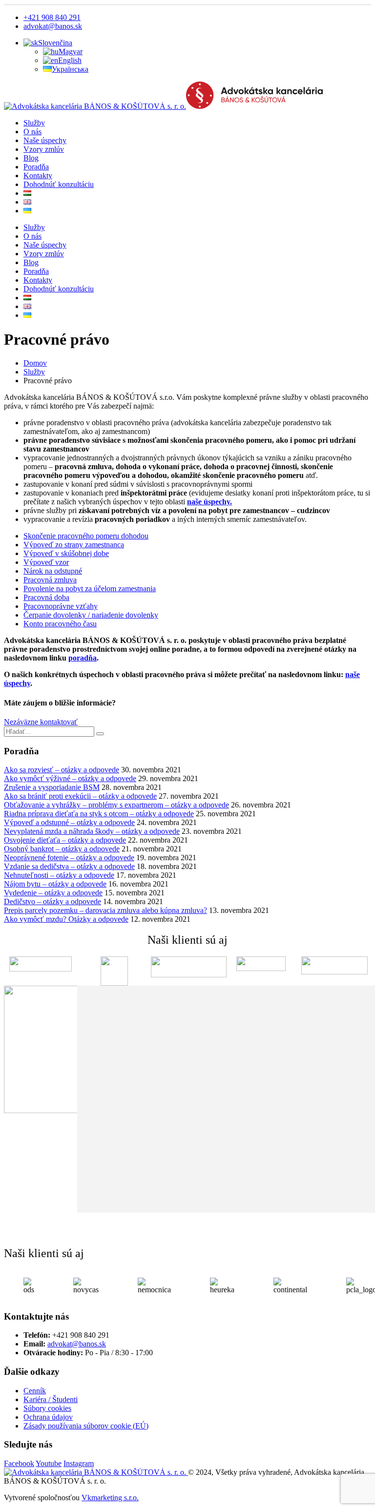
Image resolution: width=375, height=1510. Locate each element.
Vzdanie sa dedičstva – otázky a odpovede (69, 866)
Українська (70, 69)
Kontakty (37, 175)
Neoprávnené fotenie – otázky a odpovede (69, 857)
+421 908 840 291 (52, 17)
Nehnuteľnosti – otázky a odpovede (59, 875)
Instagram (78, 1463)
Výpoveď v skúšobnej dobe (66, 553)
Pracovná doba (46, 597)
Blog (31, 158)
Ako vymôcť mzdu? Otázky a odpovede (66, 919)
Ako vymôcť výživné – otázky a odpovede (70, 778)
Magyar (71, 51)
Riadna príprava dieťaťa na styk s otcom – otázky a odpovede (99, 813)
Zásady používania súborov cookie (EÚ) (85, 1426)
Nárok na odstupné (52, 571)
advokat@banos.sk (52, 26)
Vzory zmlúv (43, 149)
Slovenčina (55, 43)
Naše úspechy (44, 140)
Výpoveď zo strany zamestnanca (73, 544)
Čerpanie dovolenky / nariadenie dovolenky (90, 615)
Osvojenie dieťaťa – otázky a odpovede (65, 840)
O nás (32, 131)
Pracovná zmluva (50, 580)
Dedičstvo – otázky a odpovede (52, 901)
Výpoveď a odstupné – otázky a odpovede (69, 822)
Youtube (49, 1463)
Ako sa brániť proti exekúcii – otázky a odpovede (80, 796)
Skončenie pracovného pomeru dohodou (85, 536)
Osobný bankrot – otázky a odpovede (62, 849)
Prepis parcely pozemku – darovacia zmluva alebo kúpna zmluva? (105, 910)
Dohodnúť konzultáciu (58, 184)
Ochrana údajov (48, 1417)
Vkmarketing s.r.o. (110, 1497)
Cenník (34, 1390)
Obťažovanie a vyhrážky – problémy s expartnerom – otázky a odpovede (116, 805)
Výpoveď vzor (46, 562)
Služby (34, 123)
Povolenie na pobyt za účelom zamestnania (89, 588)
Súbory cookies (47, 1408)
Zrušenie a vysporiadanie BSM (52, 787)
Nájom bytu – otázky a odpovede (55, 884)
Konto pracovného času (60, 624)
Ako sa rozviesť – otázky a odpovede (61, 769)
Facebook (19, 1463)
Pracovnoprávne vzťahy (60, 606)
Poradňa (36, 167)
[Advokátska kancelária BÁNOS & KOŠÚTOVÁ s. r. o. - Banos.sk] (163, 106)
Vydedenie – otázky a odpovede (53, 893)
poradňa (82, 658)
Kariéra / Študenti (50, 1399)
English (70, 60)
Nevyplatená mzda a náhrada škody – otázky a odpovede (92, 831)
